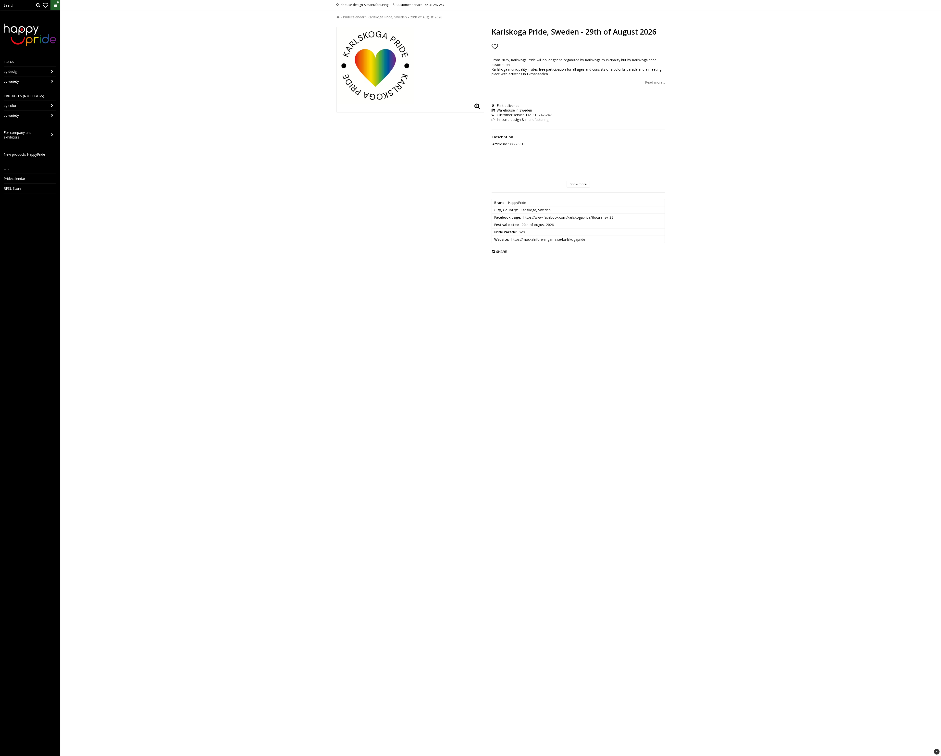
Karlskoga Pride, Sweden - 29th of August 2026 (405, 17)
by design (11, 71)
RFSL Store (12, 188)
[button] (45, 5)
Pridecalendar (14, 178)
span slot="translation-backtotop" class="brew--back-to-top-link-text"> (937, 752)
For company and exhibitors (18, 134)
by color (10, 105)
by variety (11, 81)
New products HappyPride (24, 154)
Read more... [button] (655, 82)
